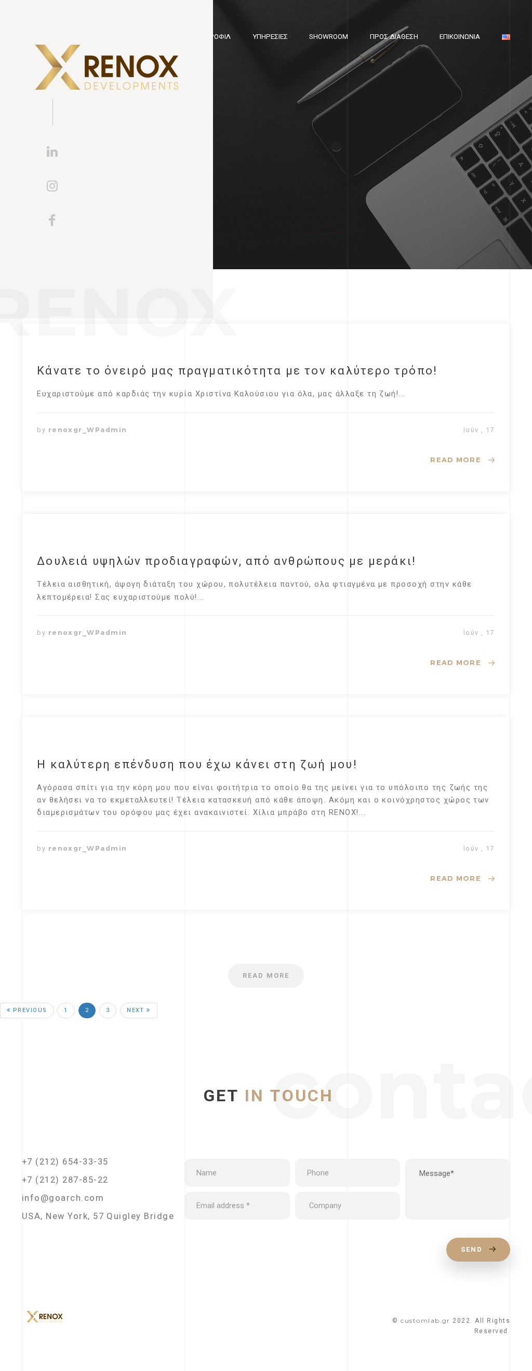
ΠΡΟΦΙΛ (218, 36)
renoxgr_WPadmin (87, 429)
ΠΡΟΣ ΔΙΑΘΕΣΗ (394, 36)
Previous (28, 1010)
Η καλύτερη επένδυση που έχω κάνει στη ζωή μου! (197, 764)
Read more (455, 459)
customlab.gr (425, 1320)
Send (473, 1249)
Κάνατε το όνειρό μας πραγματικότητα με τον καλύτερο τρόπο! (237, 370)
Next (137, 1010)
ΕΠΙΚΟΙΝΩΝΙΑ (460, 36)
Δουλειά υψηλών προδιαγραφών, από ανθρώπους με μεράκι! (226, 561)
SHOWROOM (328, 36)
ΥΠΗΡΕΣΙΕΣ (270, 36)
